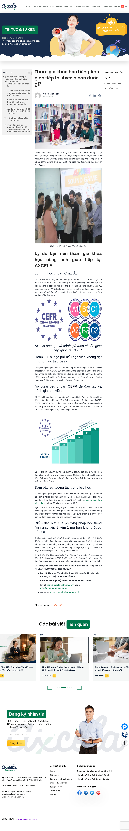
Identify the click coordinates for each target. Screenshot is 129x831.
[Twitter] (92, 792)
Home (52, 771)
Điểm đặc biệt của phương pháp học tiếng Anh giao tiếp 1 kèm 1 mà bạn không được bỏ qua (18, 128)
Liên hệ (117, 6)
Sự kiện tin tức (96, 6)
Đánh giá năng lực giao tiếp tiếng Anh (94, 771)
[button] (49, 688)
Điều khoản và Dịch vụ (13, 797)
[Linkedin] (85, 792)
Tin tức (19, 38)
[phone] (124, 734)
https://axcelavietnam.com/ (64, 592)
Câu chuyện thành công (62, 6)
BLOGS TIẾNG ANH (112, 84)
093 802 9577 (32, 786)
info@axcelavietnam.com (53, 588)
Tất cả (107, 78)
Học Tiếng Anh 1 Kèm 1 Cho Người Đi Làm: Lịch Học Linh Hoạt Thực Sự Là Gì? (63, 668)
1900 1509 (19, 786)
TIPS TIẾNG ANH (111, 89)
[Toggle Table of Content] (28, 73)
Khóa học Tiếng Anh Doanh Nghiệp (93, 779)
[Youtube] (98, 792)
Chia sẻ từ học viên (81, 6)
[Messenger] (124, 726)
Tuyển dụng (108, 6)
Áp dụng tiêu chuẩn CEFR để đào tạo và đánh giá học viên (18, 111)
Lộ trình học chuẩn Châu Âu (18, 85)
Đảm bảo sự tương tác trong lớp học (17, 119)
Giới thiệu (38, 6)
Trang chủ (29, 6)
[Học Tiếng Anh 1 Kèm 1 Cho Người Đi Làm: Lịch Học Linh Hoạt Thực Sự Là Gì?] (64, 648)
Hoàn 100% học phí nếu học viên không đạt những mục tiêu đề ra (17, 102)
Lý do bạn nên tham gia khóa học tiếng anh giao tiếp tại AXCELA (16, 79)
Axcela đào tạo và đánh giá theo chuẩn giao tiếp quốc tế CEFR (18, 93)
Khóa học (47, 6)
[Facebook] (79, 792)
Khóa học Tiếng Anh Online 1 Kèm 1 (93, 775)
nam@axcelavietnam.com (60, 585)
